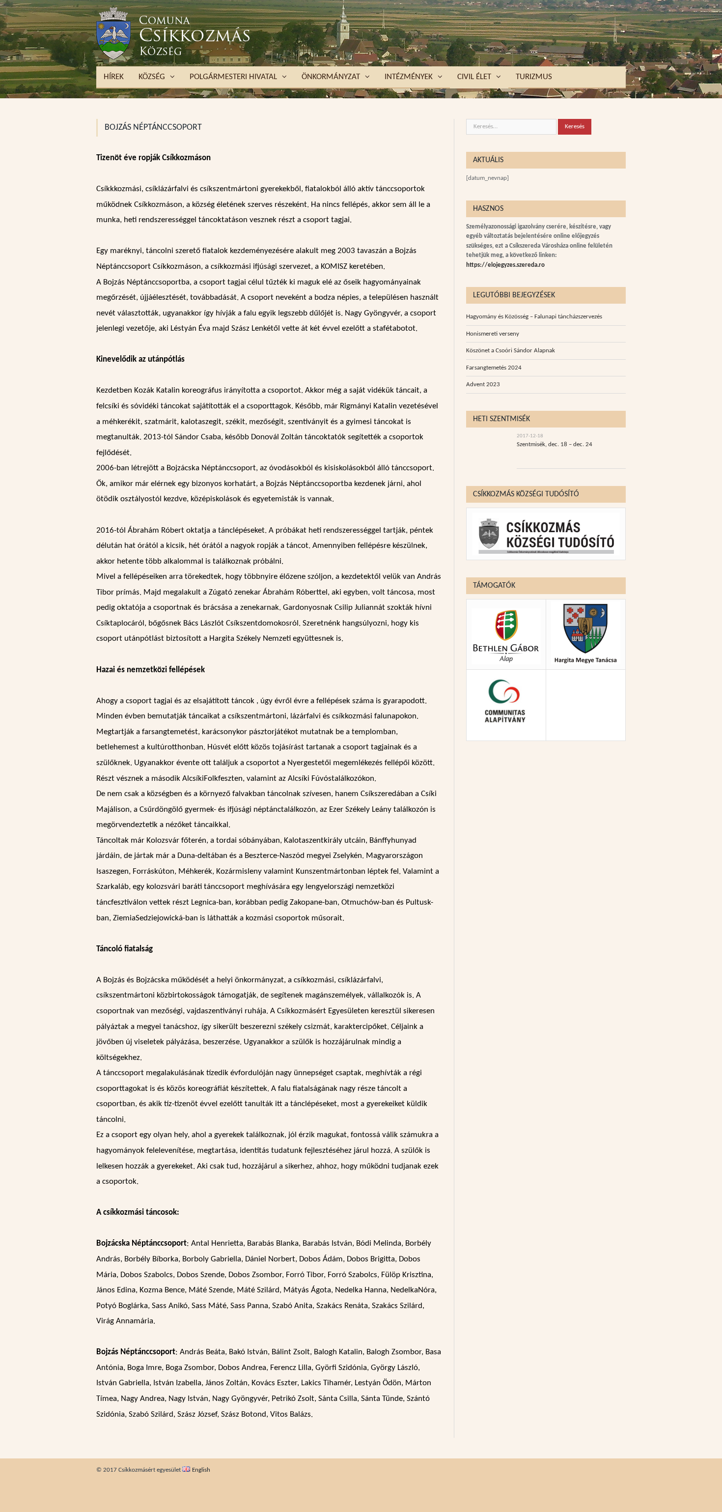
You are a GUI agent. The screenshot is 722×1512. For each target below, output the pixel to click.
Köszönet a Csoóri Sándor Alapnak (510, 350)
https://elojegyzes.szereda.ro (505, 265)
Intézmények (409, 77)
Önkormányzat (331, 77)
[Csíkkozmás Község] (173, 33)
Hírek (114, 77)
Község (152, 77)
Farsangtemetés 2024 (494, 368)
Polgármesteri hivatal (233, 77)
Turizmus (534, 77)
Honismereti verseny (492, 334)
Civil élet (474, 77)
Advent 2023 (483, 384)
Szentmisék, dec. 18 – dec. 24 (554, 444)
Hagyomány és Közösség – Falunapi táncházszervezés (534, 317)
